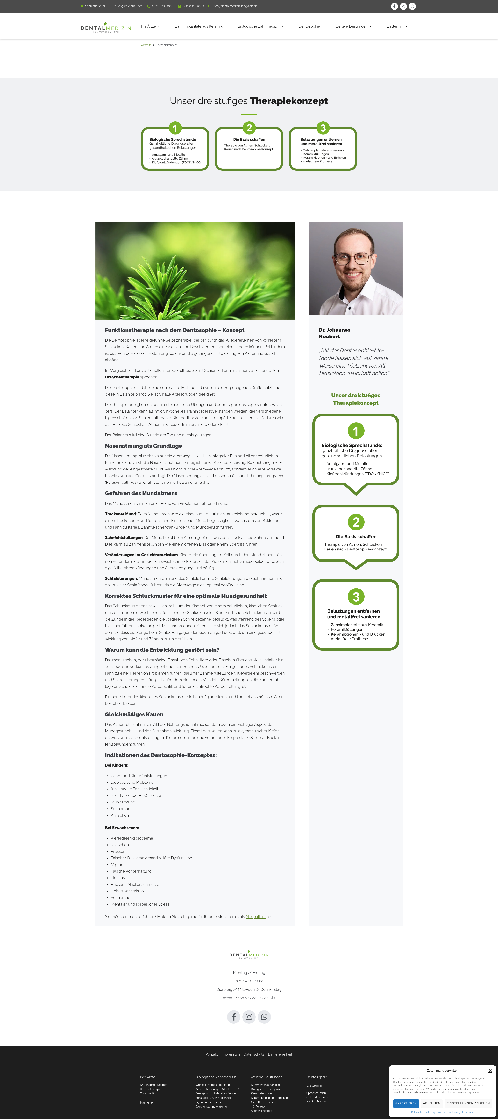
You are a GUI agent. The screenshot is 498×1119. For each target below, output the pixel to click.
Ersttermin (314, 1085)
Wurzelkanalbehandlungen (213, 1084)
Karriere (146, 1102)
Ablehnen (432, 1103)
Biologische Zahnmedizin (216, 1077)
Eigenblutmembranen (209, 1102)
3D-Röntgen (258, 1106)
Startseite (146, 45)
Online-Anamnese (317, 1097)
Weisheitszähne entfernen (212, 1106)
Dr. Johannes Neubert (153, 1084)
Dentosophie (316, 1077)
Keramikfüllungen (262, 1093)
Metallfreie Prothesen (264, 1102)
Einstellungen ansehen (468, 1103)
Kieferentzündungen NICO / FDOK (217, 1089)
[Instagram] (403, 6)
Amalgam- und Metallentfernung (217, 1093)
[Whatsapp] (412, 6)
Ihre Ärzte (147, 1077)
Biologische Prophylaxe (266, 1089)
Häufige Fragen (316, 1101)
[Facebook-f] (394, 6)
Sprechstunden (316, 1093)
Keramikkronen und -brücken (269, 1097)
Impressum (468, 1112)
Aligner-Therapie (261, 1110)
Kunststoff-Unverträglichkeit (213, 1097)
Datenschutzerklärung (423, 1112)
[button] (490, 1071)
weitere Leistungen (266, 1077)
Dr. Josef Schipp (150, 1089)
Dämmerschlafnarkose (265, 1084)
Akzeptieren (406, 1103)
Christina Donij (149, 1093)
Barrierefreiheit (280, 1054)
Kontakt (212, 1054)
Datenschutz (254, 1054)
